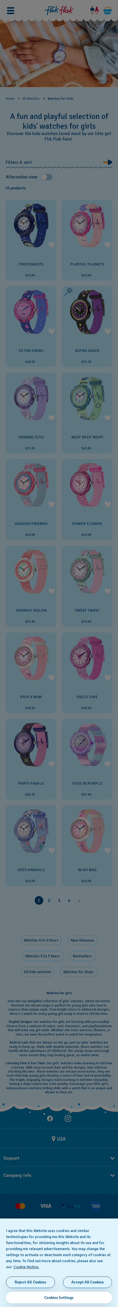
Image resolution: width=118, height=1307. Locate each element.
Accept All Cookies (87, 1282)
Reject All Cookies (30, 1282)
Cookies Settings (58, 1297)
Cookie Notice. (26, 1266)
